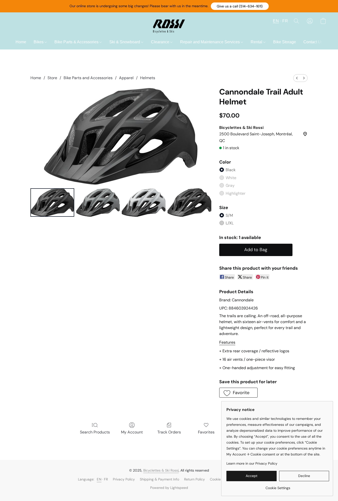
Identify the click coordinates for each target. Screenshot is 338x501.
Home (21, 42)
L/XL (230, 223)
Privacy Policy (124, 479)
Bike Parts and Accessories (88, 77)
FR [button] (285, 21)
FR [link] (106, 479)
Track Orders (169, 432)
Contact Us (313, 42)
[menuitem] (296, 78)
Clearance (160, 42)
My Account (132, 432)
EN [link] (99, 479)
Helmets (147, 77)
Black (231, 169)
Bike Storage (284, 42)
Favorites (206, 432)
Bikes (39, 42)
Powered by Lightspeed (169, 487)
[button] (240, 6)
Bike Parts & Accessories (76, 42)
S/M (229, 215)
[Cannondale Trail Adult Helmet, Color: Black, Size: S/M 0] (52, 202)
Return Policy (194, 479)
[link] (277, 486)
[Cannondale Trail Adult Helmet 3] (189, 202)
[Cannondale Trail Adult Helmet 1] (98, 202)
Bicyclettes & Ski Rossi (161, 470)
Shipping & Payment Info (159, 479)
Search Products (95, 432)
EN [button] (276, 21)
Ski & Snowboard (125, 42)
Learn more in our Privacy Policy (251, 463)
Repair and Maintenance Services (210, 42)
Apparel (126, 77)
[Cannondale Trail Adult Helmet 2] (144, 202)
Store (52, 77)
